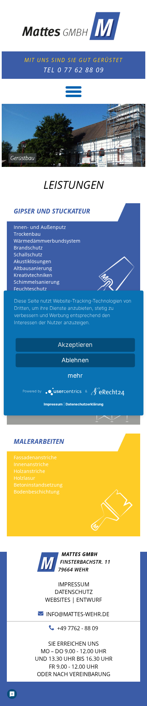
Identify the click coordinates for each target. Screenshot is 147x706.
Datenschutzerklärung (84, 404)
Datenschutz (74, 592)
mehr (75, 375)
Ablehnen (75, 360)
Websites (57, 600)
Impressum (73, 584)
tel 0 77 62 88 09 (73, 69)
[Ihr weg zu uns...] (73, 570)
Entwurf (89, 600)
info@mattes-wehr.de (76, 614)
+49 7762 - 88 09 (76, 628)
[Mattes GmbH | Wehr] (73, 47)
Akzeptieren (75, 344)
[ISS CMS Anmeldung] (9, 199)
